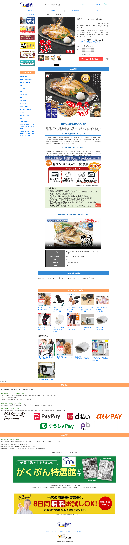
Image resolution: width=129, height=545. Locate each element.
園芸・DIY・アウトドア (26, 109)
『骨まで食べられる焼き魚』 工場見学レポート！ (90, 42)
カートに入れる (92, 59)
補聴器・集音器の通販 (26, 79)
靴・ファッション (24, 85)
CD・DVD (22, 88)
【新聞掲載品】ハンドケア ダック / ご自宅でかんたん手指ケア (82, 357)
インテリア (23, 103)
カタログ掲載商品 (24, 121)
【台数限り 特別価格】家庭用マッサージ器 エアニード (46, 357)
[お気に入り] (107, 58)
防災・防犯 (23, 100)
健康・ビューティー (25, 82)
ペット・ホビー (24, 106)
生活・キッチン (24, 94)
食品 (21, 97)
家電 (21, 91)
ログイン (98, 5)
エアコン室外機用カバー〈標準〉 (46, 379)
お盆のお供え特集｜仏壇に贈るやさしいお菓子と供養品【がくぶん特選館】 (27, 133)
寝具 (21, 118)
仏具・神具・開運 (24, 115)
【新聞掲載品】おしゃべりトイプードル (64, 357)
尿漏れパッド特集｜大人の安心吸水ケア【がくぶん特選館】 (27, 126)
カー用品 (22, 112)
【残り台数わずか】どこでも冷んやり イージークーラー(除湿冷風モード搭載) (100, 358)
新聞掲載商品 (23, 76)
